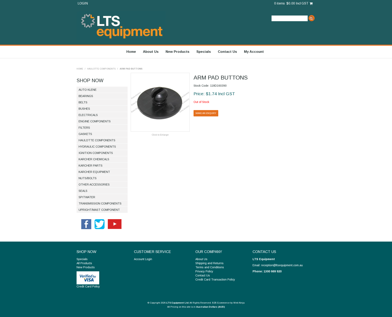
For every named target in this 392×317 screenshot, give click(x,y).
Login (83, 3)
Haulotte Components (101, 68)
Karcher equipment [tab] (94, 171)
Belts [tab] (83, 102)
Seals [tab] (83, 190)
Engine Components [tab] (95, 121)
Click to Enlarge (160, 135)
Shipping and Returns (209, 263)
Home (131, 52)
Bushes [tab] (84, 108)
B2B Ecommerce (221, 303)
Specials (203, 52)
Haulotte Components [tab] (97, 140)
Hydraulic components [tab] (97, 146)
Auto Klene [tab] (88, 89)
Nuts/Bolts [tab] (88, 178)
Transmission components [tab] (100, 203)
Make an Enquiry (206, 113)
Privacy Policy (204, 271)
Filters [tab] (84, 127)
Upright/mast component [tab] (99, 209)
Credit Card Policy (88, 286)
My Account (254, 52)
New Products (177, 52)
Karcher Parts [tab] (90, 165)
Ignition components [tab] (96, 153)
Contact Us (227, 52)
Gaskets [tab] (85, 134)
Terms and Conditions (209, 267)
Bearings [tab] (86, 96)
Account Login (143, 259)
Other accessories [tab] (94, 184)
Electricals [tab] (88, 115)
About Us (151, 52)
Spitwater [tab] (87, 197)
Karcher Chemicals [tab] (94, 159)
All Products (84, 263)
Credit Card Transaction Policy (215, 279)
